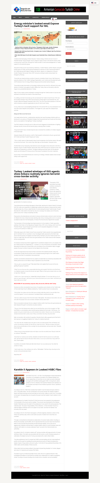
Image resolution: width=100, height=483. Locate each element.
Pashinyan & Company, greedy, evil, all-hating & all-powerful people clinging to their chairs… (76, 257)
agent (21, 361)
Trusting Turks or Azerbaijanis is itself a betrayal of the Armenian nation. (75, 298)
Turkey (33, 163)
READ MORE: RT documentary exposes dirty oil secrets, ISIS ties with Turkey (35, 283)
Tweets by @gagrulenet (72, 220)
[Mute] (83, 106)
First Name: (69, 41)
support (30, 163)
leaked (26, 163)
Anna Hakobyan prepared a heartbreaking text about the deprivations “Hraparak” (76, 286)
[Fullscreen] (85, 106)
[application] (76, 102)
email (21, 163)
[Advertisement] (74, 188)
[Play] (67, 106)
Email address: (70, 47)
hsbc (21, 467)
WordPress (62, 475)
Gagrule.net (23, 10)
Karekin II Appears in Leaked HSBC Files (37, 369)
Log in (66, 475)
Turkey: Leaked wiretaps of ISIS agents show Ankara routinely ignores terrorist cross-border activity (37, 174)
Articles (21, 162)
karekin (24, 467)
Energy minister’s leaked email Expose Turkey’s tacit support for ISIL (36, 24)
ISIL (23, 163)
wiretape (34, 361)
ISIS (23, 361)
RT (20, 354)
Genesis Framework (54, 475)
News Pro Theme (45, 475)
